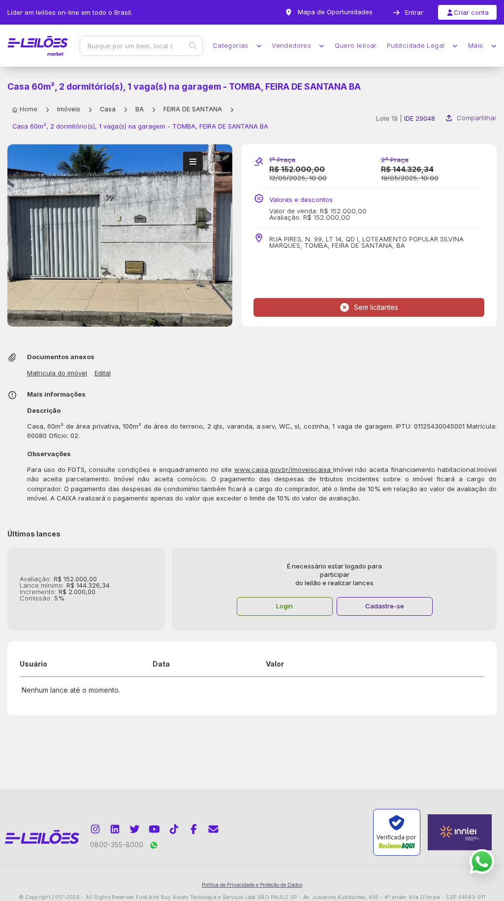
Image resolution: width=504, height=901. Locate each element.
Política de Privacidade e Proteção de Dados (252, 885)
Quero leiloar (356, 45)
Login (284, 606)
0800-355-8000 (116, 844)
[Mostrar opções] (193, 161)
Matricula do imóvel (57, 373)
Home (28, 109)
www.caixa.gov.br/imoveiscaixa (283, 469)
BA (139, 109)
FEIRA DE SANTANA (192, 109)
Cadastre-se (384, 606)
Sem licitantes (376, 307)
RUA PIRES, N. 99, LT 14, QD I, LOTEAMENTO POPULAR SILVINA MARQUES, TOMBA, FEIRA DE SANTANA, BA (366, 242)
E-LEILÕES (37, 46)
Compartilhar (477, 118)
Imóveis (68, 109)
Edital (102, 373)
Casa (108, 109)
